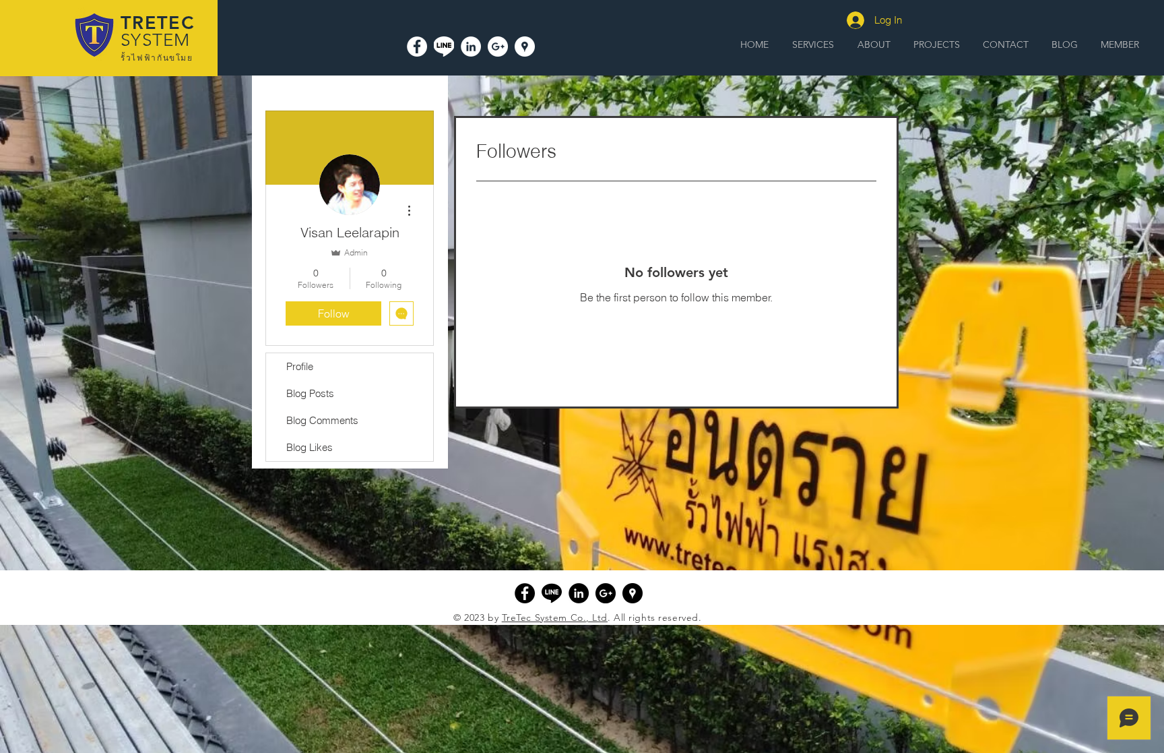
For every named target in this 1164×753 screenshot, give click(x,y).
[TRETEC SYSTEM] (525, 46)
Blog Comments (322, 420)
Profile (299, 366)
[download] (552, 593)
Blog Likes (309, 447)
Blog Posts (310, 393)
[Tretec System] (417, 46)
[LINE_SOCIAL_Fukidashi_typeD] (444, 46)
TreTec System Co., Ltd (555, 617)
